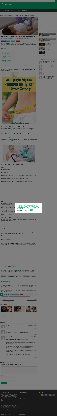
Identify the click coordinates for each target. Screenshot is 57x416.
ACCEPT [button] (31, 210)
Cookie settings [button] (20, 210)
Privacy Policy (26, 210)
